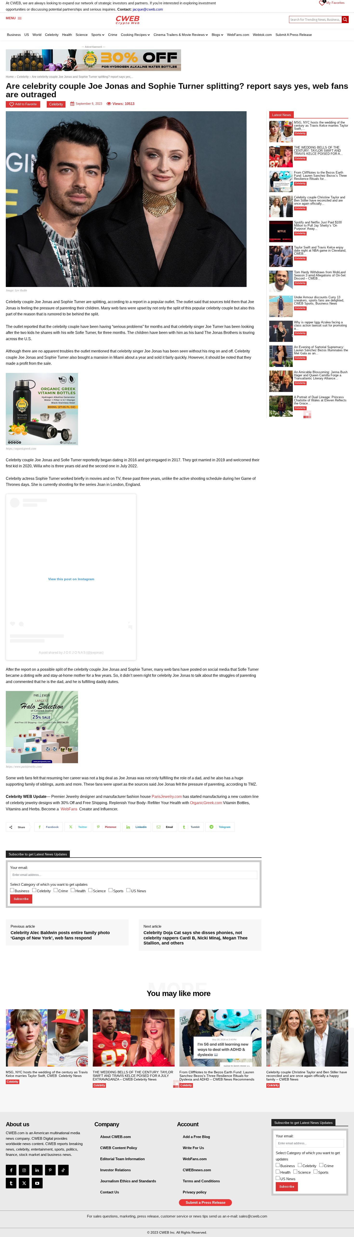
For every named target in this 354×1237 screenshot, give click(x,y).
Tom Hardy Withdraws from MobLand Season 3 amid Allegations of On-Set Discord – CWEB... (320, 275)
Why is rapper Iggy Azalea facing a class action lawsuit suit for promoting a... (320, 325)
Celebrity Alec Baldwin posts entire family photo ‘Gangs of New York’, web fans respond (60, 935)
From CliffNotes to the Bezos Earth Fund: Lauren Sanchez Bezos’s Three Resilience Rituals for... (320, 176)
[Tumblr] (11, 1183)
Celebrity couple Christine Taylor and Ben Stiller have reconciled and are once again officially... (319, 200)
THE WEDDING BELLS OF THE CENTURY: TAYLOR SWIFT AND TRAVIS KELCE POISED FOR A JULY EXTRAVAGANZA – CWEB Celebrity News (133, 1075)
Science (99, 891)
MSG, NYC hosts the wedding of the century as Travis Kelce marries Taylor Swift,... (321, 125)
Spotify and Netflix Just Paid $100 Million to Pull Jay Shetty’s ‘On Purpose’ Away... (318, 225)
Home (10, 76)
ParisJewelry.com (167, 796)
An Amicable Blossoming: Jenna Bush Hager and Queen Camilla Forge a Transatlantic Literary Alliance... (320, 375)
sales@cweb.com (253, 1216)
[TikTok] (63, 1170)
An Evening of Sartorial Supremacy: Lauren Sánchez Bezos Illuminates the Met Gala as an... (321, 350)
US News (138, 891)
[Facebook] (11, 1170)
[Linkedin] (37, 1170)
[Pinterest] (50, 1170)
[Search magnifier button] (345, 19)
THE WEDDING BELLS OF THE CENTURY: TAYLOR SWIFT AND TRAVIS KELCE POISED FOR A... (318, 151)
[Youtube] (37, 1183)
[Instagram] (24, 1170)
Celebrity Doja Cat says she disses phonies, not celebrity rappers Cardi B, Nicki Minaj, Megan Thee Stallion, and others (196, 937)
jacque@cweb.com (148, 9)
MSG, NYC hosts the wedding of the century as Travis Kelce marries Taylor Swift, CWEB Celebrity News (47, 1074)
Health (80, 891)
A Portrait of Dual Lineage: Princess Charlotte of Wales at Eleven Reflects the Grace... (320, 400)
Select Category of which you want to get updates (49, 884)
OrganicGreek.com (206, 803)
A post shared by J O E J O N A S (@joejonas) (71, 652)
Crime (63, 891)
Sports (118, 891)
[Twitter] (24, 1183)
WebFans (69, 809)
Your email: (19, 868)
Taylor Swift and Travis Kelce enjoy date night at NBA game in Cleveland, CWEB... (320, 250)
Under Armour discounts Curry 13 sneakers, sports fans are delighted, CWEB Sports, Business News (319, 300)
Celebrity (23, 76)
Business (22, 891)
